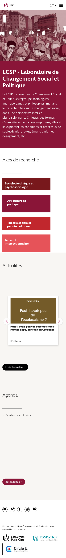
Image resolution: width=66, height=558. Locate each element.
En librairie (16, 341)
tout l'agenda (12, 481)
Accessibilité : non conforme (14, 529)
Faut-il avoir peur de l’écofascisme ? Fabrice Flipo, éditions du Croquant (32, 328)
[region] (33, 321)
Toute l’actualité (13, 367)
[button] (6, 321)
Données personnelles (27, 526)
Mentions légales (9, 526)
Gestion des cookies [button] (47, 526)
